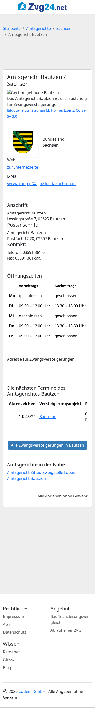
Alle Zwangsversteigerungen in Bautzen (47, 445)
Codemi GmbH (32, 691)
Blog (7, 667)
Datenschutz (14, 632)
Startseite (12, 28)
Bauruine (47, 416)
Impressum (13, 616)
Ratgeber (11, 652)
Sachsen (64, 28)
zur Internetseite (22, 167)
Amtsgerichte (38, 28)
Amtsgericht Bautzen (26, 478)
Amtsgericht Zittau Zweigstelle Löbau (41, 472)
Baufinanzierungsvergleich (70, 619)
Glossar (10, 659)
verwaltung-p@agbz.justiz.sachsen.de (41, 183)
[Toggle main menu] (7, 7)
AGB (7, 624)
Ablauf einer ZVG (65, 630)
